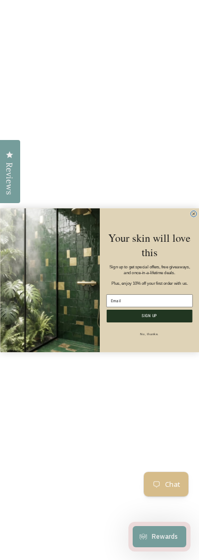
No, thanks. (149, 334)
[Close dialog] (194, 214)
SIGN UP (149, 315)
